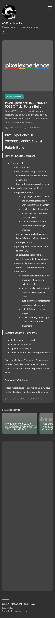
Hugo (11, 608)
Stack (10, 611)
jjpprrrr (30, 387)
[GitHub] (4, 33)
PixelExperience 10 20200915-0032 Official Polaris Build (26, 104)
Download (10, 380)
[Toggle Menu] (50, 7)
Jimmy (24, 611)
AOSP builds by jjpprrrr (14, 23)
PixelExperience (14, 96)
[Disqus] (27, 479)
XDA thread (22, 380)
